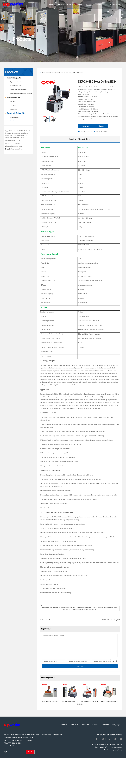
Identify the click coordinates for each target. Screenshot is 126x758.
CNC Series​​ (13, 105)
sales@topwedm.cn (117, 4)
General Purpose (14, 117)
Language (98, 4)
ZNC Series (13, 101)
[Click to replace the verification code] (114, 661)
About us (61, 4)
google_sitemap (117, 750)
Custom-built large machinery (18, 89)
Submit (79, 666)
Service (79, 4)
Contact (88, 4)
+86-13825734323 (13, 140)
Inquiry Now (85, 126)
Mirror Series (13, 109)
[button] (56, 111)
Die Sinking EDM (13, 97)
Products (70, 4)
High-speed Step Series (16, 82)
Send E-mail (100, 126)
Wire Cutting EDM (14, 78)
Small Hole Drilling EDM (16, 113)
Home (51, 4)
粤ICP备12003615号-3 (101, 747)
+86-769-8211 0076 (14, 143)
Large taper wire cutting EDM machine (21, 93)
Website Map (107, 750)
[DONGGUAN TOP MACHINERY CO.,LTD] (15, 4)
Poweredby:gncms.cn (116, 747)
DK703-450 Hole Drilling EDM (111, 620)
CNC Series (13, 121)
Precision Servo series (16, 86)
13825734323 (17, 146)
